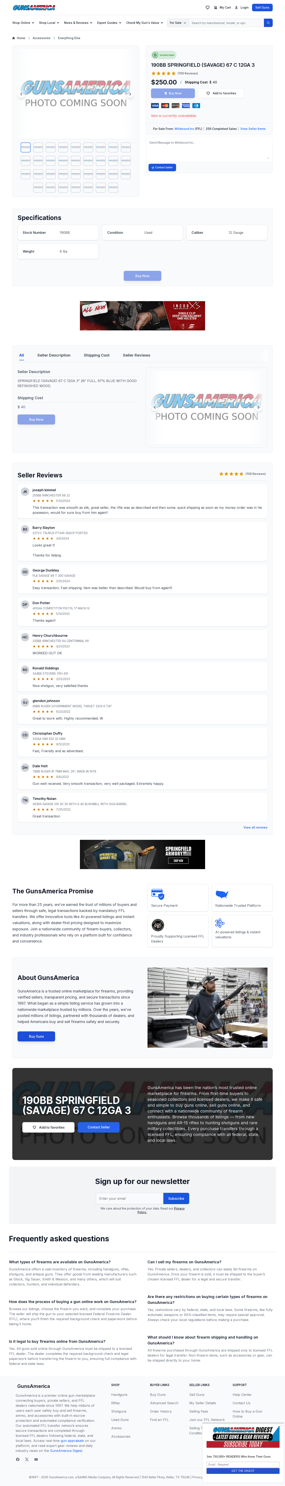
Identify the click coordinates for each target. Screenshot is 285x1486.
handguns (111, 1269)
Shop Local (47, 22)
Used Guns (120, 1420)
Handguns (119, 1395)
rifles (125, 1269)
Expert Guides (107, 22)
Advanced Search (164, 1403)
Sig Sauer (32, 1279)
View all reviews (255, 827)
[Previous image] (21, 94)
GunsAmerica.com (61, 1477)
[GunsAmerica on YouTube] (36, 1459)
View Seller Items (253, 128)
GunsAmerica (33, 1386)
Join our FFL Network (207, 1420)
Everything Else (69, 38)
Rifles (115, 1403)
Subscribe (176, 1198)
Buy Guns (36, 1036)
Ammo (116, 1428)
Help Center (242, 1395)
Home (21, 38)
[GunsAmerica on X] (27, 1459)
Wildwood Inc (184, 128)
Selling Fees (198, 1411)
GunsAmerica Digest (66, 1451)
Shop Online (21, 22)
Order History (161, 1411)
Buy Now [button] (175, 93)
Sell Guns (262, 7)
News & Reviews (76, 22)
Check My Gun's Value (142, 22)
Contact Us (241, 1403)
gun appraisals (72, 1441)
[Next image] (130, 94)
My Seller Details (202, 1403)
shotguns (16, 1274)
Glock (18, 1279)
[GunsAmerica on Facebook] (18, 1459)
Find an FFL (159, 1420)
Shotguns (118, 1411)
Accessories (41, 38)
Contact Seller (164, 167)
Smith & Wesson (55, 1279)
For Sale (176, 22)
